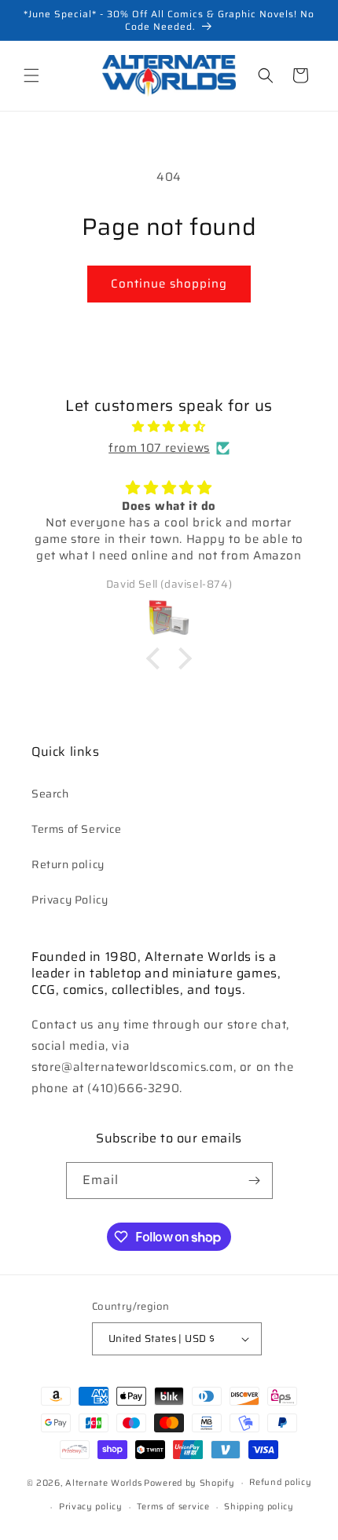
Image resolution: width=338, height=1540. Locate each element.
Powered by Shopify (189, 1483)
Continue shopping (169, 283)
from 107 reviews (159, 447)
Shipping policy (259, 1506)
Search (50, 793)
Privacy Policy (69, 899)
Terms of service (173, 1506)
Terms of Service (76, 829)
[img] (169, 427)
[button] (31, 75)
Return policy (68, 864)
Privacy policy (91, 1506)
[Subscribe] (254, 1180)
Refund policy (280, 1482)
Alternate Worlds (103, 1483)
